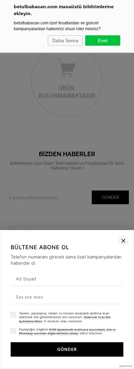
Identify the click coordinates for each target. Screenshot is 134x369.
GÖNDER (67, 349)
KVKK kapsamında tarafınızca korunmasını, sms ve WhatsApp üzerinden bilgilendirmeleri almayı (67, 331)
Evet (103, 40)
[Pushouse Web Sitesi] (125, 366)
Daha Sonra (65, 40)
